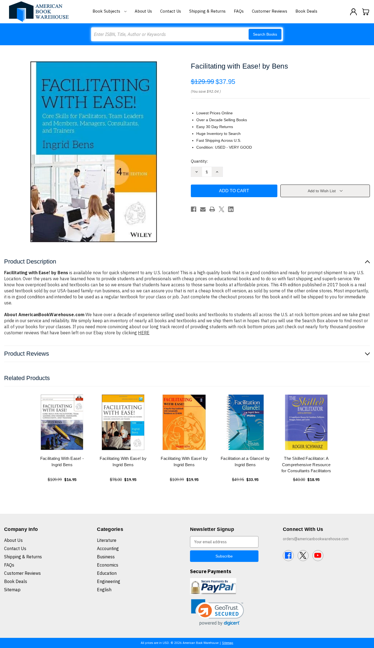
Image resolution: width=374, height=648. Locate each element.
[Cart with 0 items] (366, 12)
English (104, 589)
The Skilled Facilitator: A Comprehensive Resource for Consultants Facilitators (306, 464)
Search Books (265, 34)
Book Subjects (107, 11)
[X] (221, 209)
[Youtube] (318, 555)
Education (107, 573)
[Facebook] (193, 209)
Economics (107, 565)
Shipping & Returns (207, 11)
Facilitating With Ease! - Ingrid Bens (62, 461)
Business (106, 556)
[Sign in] (353, 12)
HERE (143, 332)
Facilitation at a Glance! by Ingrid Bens (245, 461)
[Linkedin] (231, 209)
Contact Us (170, 11)
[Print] (212, 209)
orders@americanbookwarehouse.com (316, 538)
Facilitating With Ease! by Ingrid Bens (123, 461)
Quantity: (199, 161)
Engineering (108, 581)
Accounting (108, 548)
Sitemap (12, 589)
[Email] (203, 209)
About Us (143, 11)
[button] (217, 612)
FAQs (239, 11)
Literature (106, 540)
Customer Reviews (269, 11)
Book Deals (306, 11)
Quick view (62, 422)
